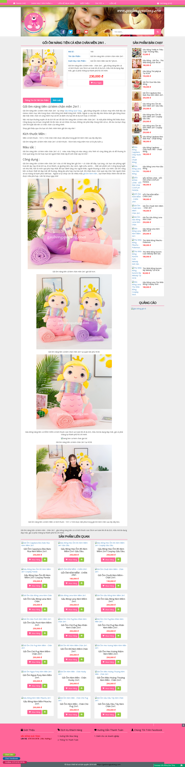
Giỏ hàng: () (166, 3)
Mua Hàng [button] (35, 559)
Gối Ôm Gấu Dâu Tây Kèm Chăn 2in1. (111, 705)
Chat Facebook (11, 758)
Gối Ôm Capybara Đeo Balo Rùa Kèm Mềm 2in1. (37, 550)
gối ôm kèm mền (90, 173)
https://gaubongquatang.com (109, 764)
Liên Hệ (112, 3)
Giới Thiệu (84, 3)
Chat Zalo (9, 754)
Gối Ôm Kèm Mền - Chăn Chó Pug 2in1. (74, 705)
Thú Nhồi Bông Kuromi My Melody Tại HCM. (152, 269)
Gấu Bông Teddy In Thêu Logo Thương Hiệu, (153, 50)
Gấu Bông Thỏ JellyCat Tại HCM (152, 72)
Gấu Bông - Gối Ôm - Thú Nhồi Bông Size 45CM (153, 61)
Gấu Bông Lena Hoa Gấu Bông (153, 167)
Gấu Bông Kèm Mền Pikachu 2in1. (37, 702)
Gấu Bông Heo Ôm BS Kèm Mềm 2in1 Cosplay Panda (37, 576)
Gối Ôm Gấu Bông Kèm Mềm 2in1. (111, 600)
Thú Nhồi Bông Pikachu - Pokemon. (153, 241)
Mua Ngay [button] (97, 83)
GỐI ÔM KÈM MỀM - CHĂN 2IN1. (74, 574)
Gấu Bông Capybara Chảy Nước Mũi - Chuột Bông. (152, 149)
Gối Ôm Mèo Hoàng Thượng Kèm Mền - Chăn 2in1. (111, 678)
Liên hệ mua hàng (66, 3)
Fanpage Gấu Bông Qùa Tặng (164, 765)
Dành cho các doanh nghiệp (107, 736)
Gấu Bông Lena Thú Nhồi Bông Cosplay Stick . (153, 283)
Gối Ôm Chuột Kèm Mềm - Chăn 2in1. (111, 576)
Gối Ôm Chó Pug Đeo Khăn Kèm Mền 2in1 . (111, 626)
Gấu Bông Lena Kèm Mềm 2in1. (74, 600)
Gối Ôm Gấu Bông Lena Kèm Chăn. (37, 600)
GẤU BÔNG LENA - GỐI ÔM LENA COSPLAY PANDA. (152, 180)
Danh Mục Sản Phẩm (41, 3)
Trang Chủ (20, 3)
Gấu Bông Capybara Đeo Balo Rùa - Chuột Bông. (153, 137)
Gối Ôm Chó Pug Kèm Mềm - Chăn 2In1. (37, 652)
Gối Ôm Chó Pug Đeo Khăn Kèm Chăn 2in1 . (74, 626)
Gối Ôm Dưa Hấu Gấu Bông (151, 83)
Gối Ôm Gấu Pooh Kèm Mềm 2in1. (37, 623)
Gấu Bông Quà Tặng (73, 110)
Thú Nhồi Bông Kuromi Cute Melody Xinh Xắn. (152, 253)
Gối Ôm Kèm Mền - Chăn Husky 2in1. (74, 678)
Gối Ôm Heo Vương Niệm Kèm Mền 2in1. (110, 652)
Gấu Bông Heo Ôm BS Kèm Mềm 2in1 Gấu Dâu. (74, 550)
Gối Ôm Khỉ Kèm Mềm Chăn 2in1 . (74, 650)
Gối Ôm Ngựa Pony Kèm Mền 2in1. (37, 676)
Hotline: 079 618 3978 (15, 762)
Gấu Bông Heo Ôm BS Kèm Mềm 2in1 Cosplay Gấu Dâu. (111, 550)
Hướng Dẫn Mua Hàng (69, 736)
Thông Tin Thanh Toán (69, 740)
